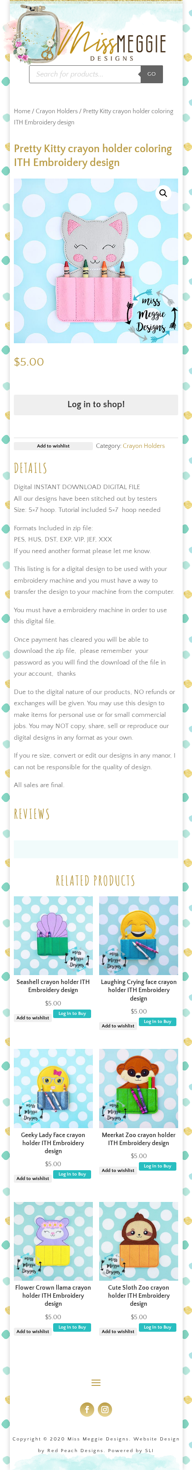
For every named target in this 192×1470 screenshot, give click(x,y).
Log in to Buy (72, 1013)
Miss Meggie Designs (98, 1439)
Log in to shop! (96, 404)
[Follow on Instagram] (105, 1409)
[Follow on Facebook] (87, 1409)
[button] (163, 193)
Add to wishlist (33, 1018)
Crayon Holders (57, 111)
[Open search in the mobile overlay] (96, 74)
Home (22, 111)
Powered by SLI (131, 1450)
